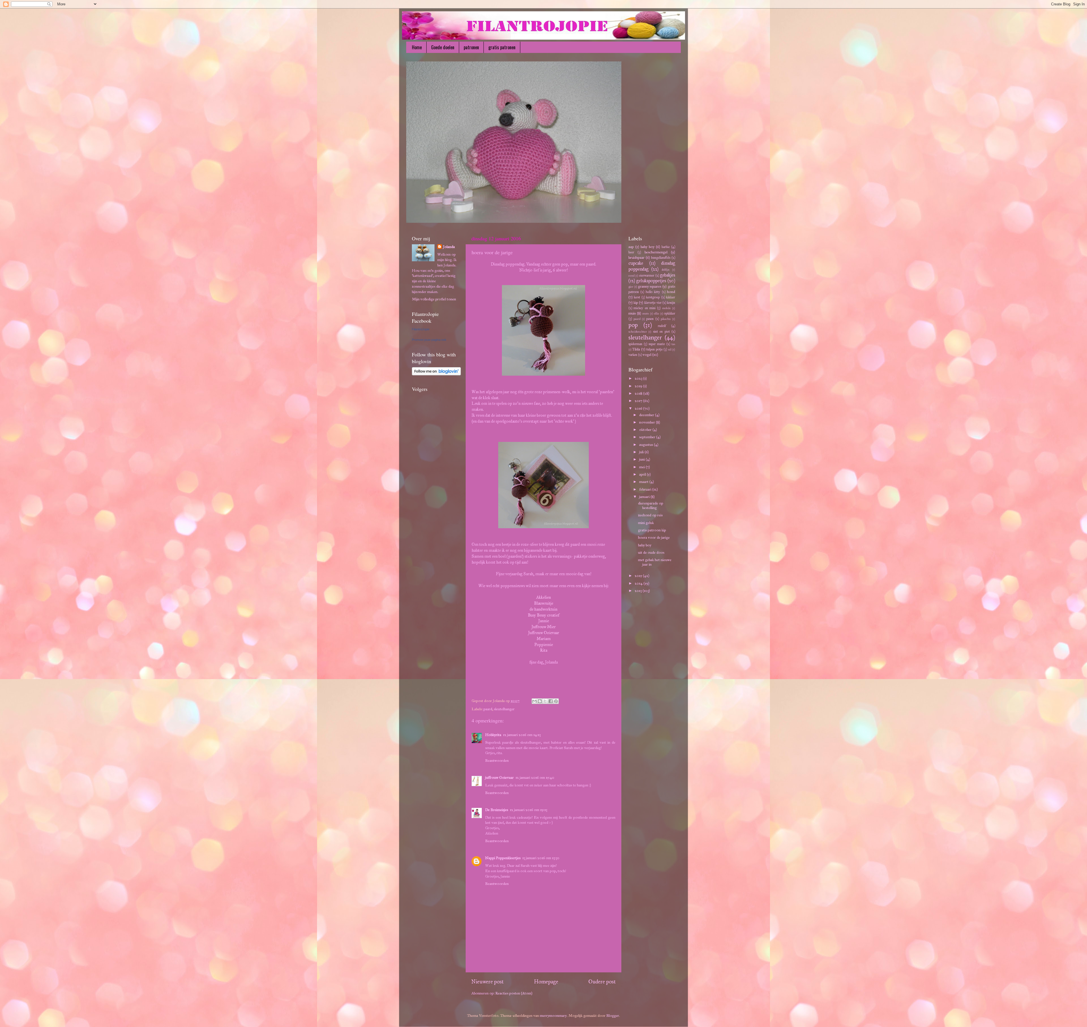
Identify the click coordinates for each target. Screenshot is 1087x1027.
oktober (645, 429)
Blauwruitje (543, 603)
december (647, 414)
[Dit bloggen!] (540, 701)
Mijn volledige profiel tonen (434, 299)
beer (631, 252)
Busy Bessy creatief (543, 615)
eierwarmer (646, 275)
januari (645, 496)
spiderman (635, 344)
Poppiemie (543, 644)
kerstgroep (653, 297)
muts (645, 313)
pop (633, 325)
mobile (666, 308)
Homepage (546, 981)
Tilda (636, 349)
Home (417, 47)
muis (632, 313)
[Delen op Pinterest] (556, 701)
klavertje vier (653, 302)
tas (673, 344)
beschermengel (656, 252)
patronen (471, 47)
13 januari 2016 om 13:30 (540, 857)
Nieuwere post (487, 981)
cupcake (635, 263)
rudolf (662, 326)
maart (644, 481)
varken (632, 354)
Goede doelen (442, 47)
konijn (671, 302)
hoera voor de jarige (654, 537)
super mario (657, 344)
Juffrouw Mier (544, 626)
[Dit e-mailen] (534, 701)
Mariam (544, 638)
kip (636, 302)
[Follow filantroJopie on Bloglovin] (436, 374)
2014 (639, 583)
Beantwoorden (497, 760)
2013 (639, 590)
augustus (646, 444)
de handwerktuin (543, 609)
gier (630, 286)
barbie (666, 247)
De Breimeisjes (496, 809)
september (647, 437)
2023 (639, 378)
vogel (647, 354)
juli (642, 452)
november (647, 422)
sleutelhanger (504, 709)
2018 (639, 393)
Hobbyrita (493, 734)
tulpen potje (654, 349)
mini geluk (646, 522)
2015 (639, 575)
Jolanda (449, 246)
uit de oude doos (651, 552)
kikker (670, 297)
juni (642, 459)
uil (669, 349)
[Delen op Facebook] (550, 701)
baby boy (647, 246)
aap (631, 246)
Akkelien (543, 597)
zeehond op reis (650, 515)
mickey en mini (645, 308)
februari (645, 489)
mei (642, 467)
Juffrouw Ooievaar (543, 632)
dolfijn (665, 269)
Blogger (612, 1015)
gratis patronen (501, 47)
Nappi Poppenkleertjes (503, 857)
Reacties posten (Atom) (513, 993)
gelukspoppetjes (651, 280)
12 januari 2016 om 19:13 (528, 809)
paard (487, 709)
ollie (656, 313)
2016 (639, 408)
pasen (650, 318)
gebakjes (667, 275)
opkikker (669, 313)
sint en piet (661, 331)
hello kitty (653, 292)
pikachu (666, 319)
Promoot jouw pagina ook (429, 339)
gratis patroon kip (652, 530)
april (643, 474)
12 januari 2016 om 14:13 (522, 734)
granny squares (650, 286)
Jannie (543, 620)
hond (671, 291)
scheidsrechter (637, 331)
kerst (637, 297)
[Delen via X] (545, 701)
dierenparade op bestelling (650, 505)
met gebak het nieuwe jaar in (654, 562)
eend (631, 275)
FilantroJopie (420, 329)
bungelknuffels (660, 257)
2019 (639, 386)
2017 (639, 400)
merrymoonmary (553, 1015)
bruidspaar (636, 257)
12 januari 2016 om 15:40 (534, 777)
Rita (543, 650)
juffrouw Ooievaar (499, 777)
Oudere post (602, 981)
